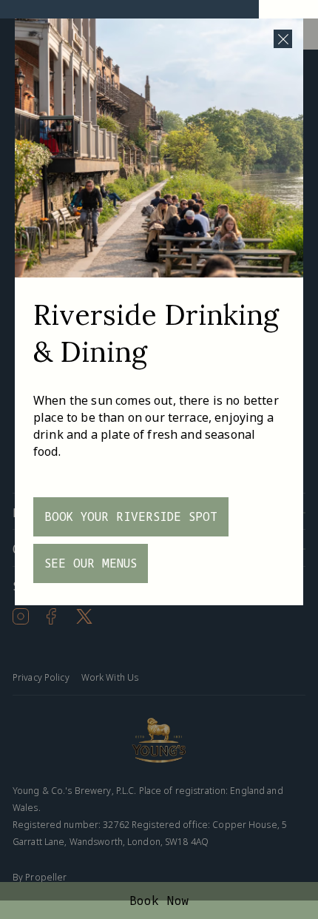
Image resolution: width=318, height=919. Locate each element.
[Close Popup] (283, 39)
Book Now (159, 900)
